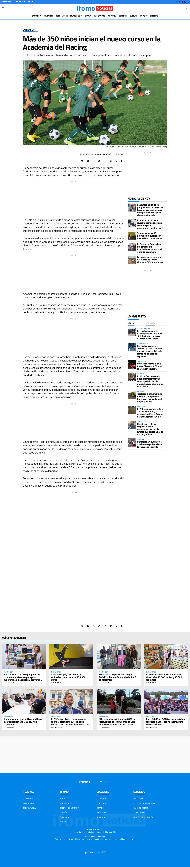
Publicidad (138, 799)
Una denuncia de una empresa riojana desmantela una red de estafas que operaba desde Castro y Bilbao (150, 429)
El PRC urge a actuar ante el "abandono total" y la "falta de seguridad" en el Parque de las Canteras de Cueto (150, 412)
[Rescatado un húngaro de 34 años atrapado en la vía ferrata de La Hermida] (132, 442)
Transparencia (141, 813)
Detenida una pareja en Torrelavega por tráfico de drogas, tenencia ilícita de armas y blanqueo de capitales (149, 351)
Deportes (101, 813)
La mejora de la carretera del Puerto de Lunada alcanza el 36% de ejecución (150, 259)
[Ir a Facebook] (176, 2)
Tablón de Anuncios (143, 817)
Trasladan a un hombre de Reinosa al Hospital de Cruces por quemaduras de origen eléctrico (150, 397)
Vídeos (63, 822)
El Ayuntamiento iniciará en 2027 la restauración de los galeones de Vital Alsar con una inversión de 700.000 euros (117, 723)
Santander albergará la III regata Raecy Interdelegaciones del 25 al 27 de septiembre (23, 721)
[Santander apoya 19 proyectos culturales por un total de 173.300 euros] (132, 236)
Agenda (63, 799)
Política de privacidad (144, 803)
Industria (31, 2)
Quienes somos (140, 808)
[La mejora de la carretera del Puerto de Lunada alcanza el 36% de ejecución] (132, 260)
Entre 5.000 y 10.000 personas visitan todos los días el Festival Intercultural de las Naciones (165, 721)
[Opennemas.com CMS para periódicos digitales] (95, 853)
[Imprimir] (88, 161)
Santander (20, 2)
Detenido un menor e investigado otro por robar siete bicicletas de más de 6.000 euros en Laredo (150, 334)
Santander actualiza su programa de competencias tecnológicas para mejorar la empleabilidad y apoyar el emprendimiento (150, 210)
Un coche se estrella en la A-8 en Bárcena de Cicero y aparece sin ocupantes (149, 366)
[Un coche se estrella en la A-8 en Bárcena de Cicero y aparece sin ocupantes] (132, 364)
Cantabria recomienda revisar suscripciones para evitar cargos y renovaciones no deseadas (149, 224)
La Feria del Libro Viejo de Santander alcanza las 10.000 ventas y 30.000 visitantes (164, 677)
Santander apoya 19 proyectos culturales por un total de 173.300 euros (149, 235)
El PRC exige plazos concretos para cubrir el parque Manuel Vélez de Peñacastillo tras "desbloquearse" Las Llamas (70, 723)
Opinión (63, 813)
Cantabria (28, 799)
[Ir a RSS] (188, 2)
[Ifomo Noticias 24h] (95, 8)
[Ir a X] (179, 2)
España (100, 808)
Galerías (64, 817)
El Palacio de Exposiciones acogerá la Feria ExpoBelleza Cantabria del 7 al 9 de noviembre (149, 247)
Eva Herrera (9, 683)
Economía (101, 799)
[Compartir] (93, 161)
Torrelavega (7, 2)
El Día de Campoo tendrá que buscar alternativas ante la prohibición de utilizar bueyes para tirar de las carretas (150, 381)
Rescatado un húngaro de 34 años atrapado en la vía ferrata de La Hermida (149, 444)
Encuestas (65, 803)
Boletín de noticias (69, 808)
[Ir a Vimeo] (185, 2)
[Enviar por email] (82, 161)
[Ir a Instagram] (182, 2)
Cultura (101, 817)
